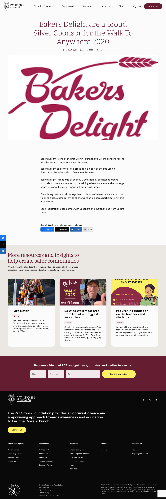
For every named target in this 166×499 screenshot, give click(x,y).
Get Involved (68, 6)
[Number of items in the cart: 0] (140, 6)
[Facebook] (3, 238)
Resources (87, 6)
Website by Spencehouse (49, 495)
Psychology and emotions (80, 453)
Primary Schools (14, 450)
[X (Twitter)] (3, 244)
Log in (134, 450)
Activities (73, 469)
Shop (121, 6)
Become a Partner (46, 465)
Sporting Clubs (13, 457)
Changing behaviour (78, 457)
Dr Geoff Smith (71, 50)
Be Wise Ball (43, 453)
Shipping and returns (140, 453)
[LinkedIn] (3, 251)
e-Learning (12, 461)
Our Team (105, 450)
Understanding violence (79, 450)
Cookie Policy (44, 493)
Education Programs (43, 6)
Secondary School (15, 453)
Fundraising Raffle (46, 461)
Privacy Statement (46, 490)
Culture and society (77, 461)
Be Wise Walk (44, 450)
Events (99, 50)
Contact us (153, 6)
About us (105, 6)
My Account (137, 443)
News (72, 465)
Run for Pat (43, 457)
